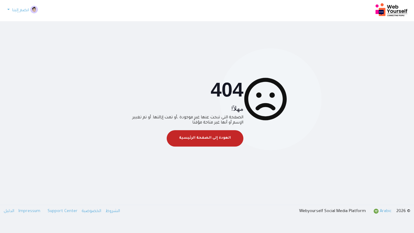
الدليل (9, 211)
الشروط (112, 211)
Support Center (47, 211)
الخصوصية (91, 211)
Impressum (30, 211)
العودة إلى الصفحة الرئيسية (205, 138)
